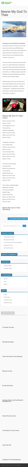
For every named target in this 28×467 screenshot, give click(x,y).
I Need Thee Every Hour (9, 416)
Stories (5, 284)
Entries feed (7, 297)
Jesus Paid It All (6, 445)
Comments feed (8, 300)
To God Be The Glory (9, 237)
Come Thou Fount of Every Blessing (13, 242)
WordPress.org (8, 302)
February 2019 (7, 265)
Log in (5, 294)
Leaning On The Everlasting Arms (11, 459)
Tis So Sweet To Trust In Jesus (10, 430)
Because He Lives (8, 245)
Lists (5, 281)
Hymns (5, 278)
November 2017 (8, 268)
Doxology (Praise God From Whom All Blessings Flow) (12, 400)
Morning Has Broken (9, 239)
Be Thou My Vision (8, 248)
